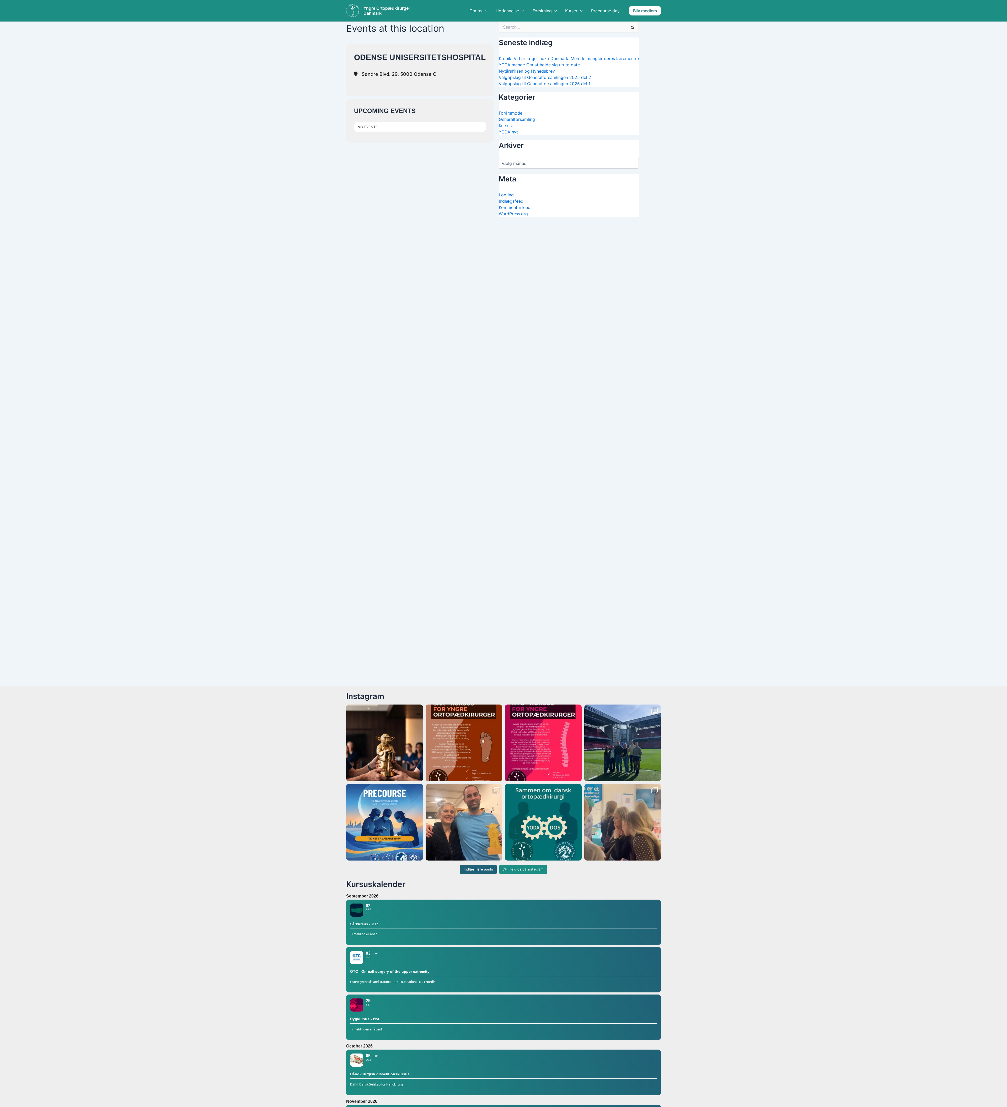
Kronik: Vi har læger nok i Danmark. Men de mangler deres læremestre (569, 58)
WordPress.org (513, 213)
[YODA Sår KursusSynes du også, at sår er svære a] (464, 743)
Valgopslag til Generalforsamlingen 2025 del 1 (544, 83)
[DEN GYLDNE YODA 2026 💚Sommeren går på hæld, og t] (384, 743)
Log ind (506, 194)
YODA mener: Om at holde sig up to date (539, 64)
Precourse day (605, 10)
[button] (645, 10)
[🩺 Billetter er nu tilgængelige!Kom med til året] (384, 822)
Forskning (542, 10)
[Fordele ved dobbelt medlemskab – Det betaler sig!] (543, 822)
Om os (475, 10)
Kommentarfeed (515, 207)
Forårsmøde (510, 113)
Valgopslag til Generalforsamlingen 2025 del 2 (545, 77)
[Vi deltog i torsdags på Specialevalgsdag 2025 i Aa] (622, 822)
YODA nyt (508, 132)
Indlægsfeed (511, 201)
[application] (485, 11)
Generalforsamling (517, 119)
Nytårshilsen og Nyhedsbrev (527, 71)
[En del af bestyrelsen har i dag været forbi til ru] (622, 743)
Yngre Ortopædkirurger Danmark (386, 11)
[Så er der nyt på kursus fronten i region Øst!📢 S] (543, 743)
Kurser (571, 10)
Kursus (505, 125)
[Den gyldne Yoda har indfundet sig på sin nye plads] (464, 822)
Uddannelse (507, 10)
